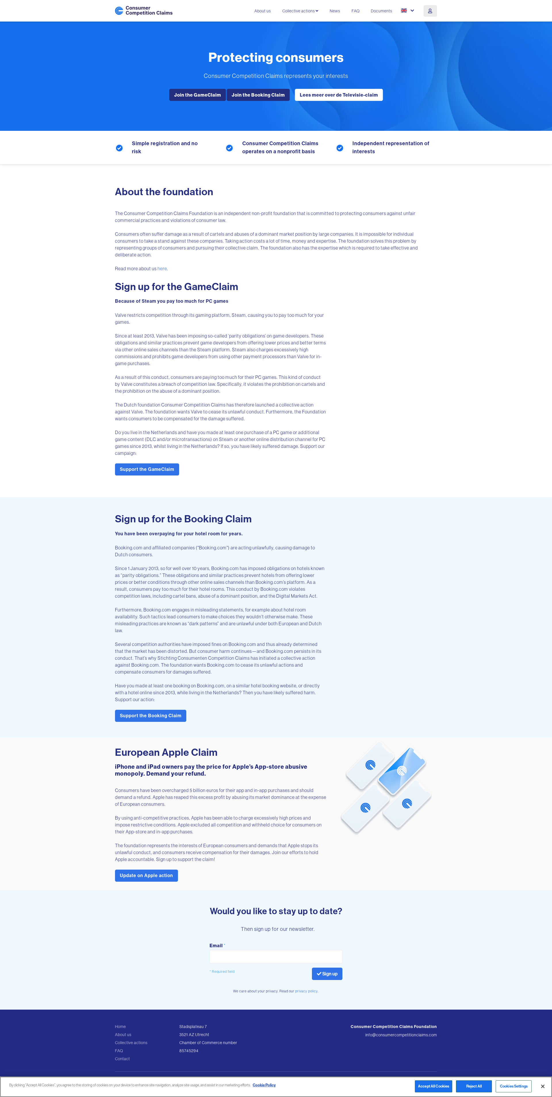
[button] (408, 11)
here (162, 268)
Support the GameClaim (147, 469)
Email (218, 945)
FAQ (356, 11)
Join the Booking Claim (258, 95)
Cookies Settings (514, 1086)
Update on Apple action (146, 875)
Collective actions (131, 1042)
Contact (122, 1058)
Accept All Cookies (433, 1086)
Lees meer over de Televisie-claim (339, 95)
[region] (276, 1087)
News (335, 11)
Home (120, 1026)
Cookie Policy (264, 1085)
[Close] (542, 1086)
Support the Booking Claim (150, 715)
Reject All (474, 1086)
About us (262, 11)
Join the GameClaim (197, 95)
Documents (381, 11)
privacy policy (306, 991)
